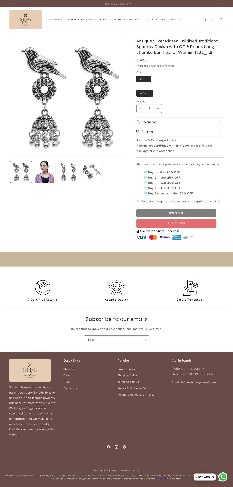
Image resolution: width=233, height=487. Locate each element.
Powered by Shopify (128, 470)
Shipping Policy (127, 375)
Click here (161, 479)
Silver (145, 79)
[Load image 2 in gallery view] (45, 172)
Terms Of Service (128, 382)
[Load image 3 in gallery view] (68, 172)
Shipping (141, 65)
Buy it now (176, 223)
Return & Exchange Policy (134, 388)
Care (66, 375)
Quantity (141, 101)
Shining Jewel (110, 470)
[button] (99, 19)
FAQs (66, 382)
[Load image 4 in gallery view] (92, 172)
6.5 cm (146, 94)
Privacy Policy (126, 369)
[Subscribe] (145, 339)
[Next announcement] (223, 3)
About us (69, 369)
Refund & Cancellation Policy (136, 394)
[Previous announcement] (10, 3)
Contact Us (70, 388)
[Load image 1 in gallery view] (21, 172)
